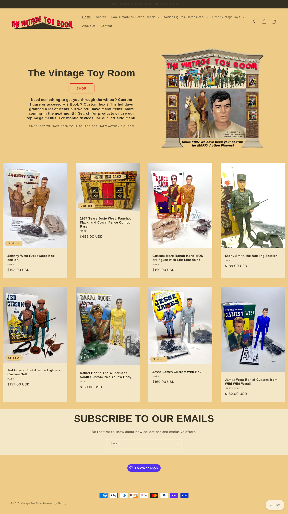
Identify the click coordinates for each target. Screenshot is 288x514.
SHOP (81, 88)
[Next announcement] (276, 4)
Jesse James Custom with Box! (177, 372)
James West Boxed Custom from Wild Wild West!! (251, 381)
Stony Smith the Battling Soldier (251, 256)
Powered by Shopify (55, 503)
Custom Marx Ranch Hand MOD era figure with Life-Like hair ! (177, 258)
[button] (135, 17)
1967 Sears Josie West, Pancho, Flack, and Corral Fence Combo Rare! (105, 222)
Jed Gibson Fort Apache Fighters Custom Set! (34, 372)
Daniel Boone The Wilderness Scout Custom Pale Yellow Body (106, 375)
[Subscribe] (177, 444)
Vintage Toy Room (31, 503)
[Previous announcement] (12, 4)
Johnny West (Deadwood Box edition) (31, 258)
